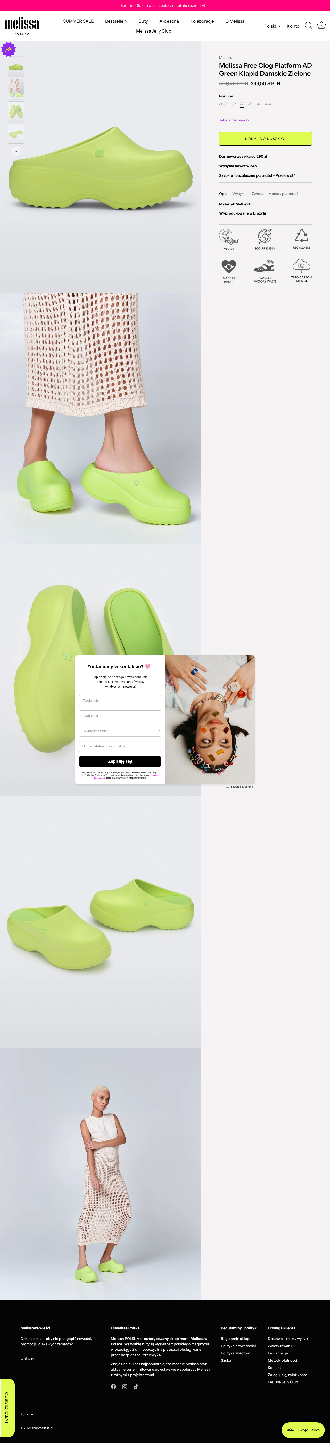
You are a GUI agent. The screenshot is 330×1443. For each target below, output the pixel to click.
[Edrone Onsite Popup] (165, 721)
